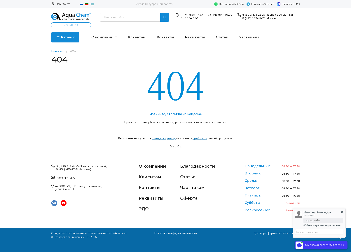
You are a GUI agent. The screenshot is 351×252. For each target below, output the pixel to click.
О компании (102, 37)
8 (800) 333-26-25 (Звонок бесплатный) (268, 14)
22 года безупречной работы (154, 4)
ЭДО (144, 208)
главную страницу (164, 138)
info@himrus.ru (222, 14)
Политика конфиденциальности (175, 233)
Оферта (189, 198)
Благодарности (197, 166)
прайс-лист (200, 138)
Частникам (249, 37)
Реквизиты (195, 37)
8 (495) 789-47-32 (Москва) (259, 18)
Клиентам (137, 37)
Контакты (165, 37)
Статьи (222, 37)
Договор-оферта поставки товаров (277, 233)
